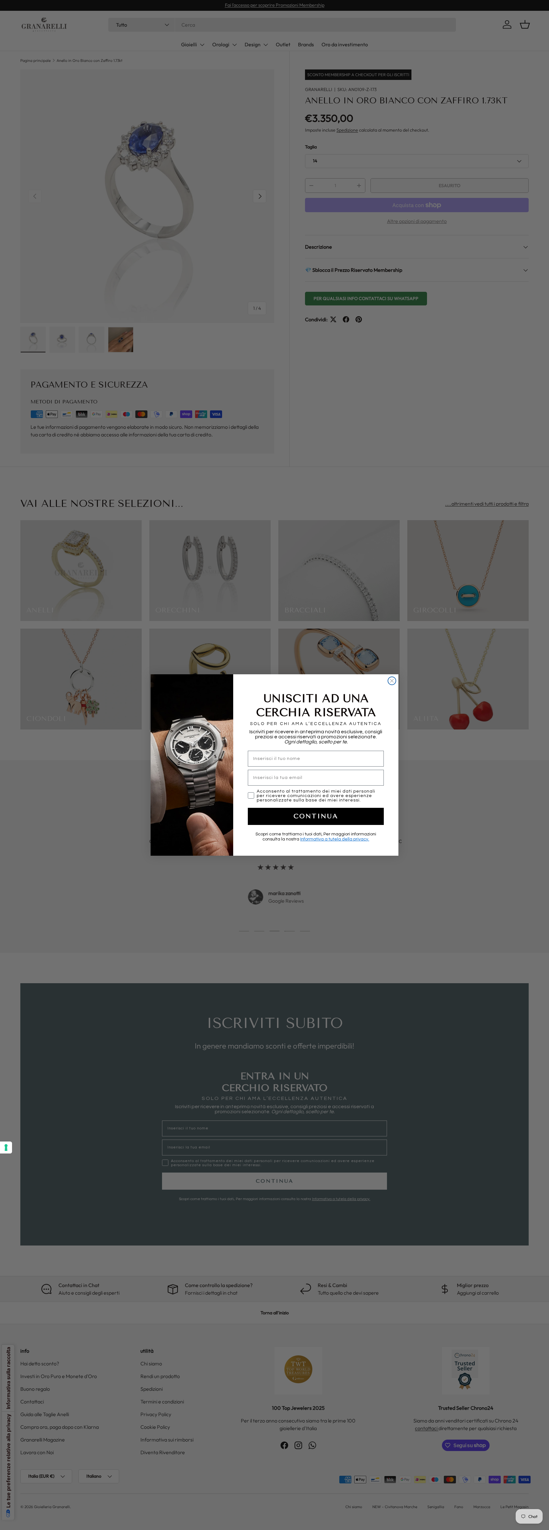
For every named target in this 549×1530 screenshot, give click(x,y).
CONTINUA (316, 816)
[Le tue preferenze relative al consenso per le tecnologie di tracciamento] (6, 1147)
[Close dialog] (392, 681)
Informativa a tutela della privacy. (334, 839)
